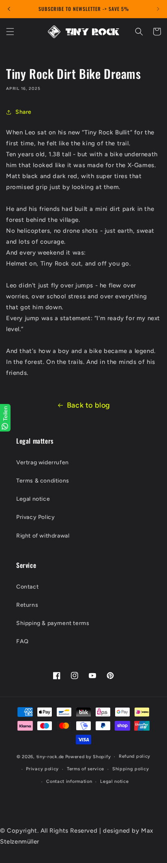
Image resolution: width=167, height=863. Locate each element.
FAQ (22, 641)
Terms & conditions (42, 480)
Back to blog (88, 405)
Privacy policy (42, 769)
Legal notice (33, 498)
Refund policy (134, 756)
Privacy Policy (35, 517)
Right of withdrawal (42, 535)
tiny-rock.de (50, 756)
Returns (27, 605)
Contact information (69, 781)
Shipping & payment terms (52, 623)
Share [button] (23, 111)
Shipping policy (130, 769)
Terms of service (85, 769)
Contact (27, 586)
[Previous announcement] (9, 9)
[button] (10, 31)
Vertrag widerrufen (42, 462)
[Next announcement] (158, 9)
